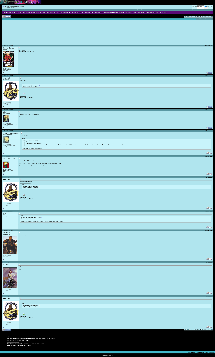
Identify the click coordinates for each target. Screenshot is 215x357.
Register (24, 9)
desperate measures (47, 165)
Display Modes (208, 18)
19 (195, 16)
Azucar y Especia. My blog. (26, 97)
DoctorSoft (6, 233)
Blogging (76, 9)
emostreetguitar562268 (11, 133)
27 (197, 16)
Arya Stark (6, 78)
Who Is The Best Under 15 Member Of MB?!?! (19, 338)
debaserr (6, 264)
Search (193, 9)
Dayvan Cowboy (9, 48)
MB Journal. (23, 96)
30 (202, 16)
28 (198, 16)
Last (209, 16)
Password (194, 8)
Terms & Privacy (191, 352)
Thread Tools (199, 18)
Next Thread (111, 332)
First (191, 16)
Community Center (14, 6)
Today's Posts (140, 9)
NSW (4, 112)
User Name (194, 6)
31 (204, 16)
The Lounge (21, 6)
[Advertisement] (17, 32)
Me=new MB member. (12, 342)
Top (213, 352)
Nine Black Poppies (10, 158)
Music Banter (6, 6)
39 (205, 16)
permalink (210, 45)
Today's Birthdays (11, 345)
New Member (10, 340)
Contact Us (198, 352)
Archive (210, 352)
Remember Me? (209, 6)
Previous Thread (104, 332)
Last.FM (20, 269)
